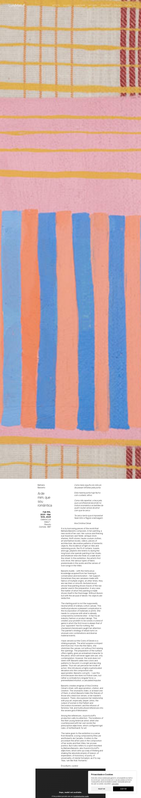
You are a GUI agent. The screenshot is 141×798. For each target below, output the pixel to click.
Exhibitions (79, 5)
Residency (106, 5)
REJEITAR (101, 789)
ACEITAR (123, 789)
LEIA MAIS (115, 784)
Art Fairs (92, 5)
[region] (112, 782)
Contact (118, 5)
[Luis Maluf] (17, 5)
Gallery (67, 5)
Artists (56, 5)
